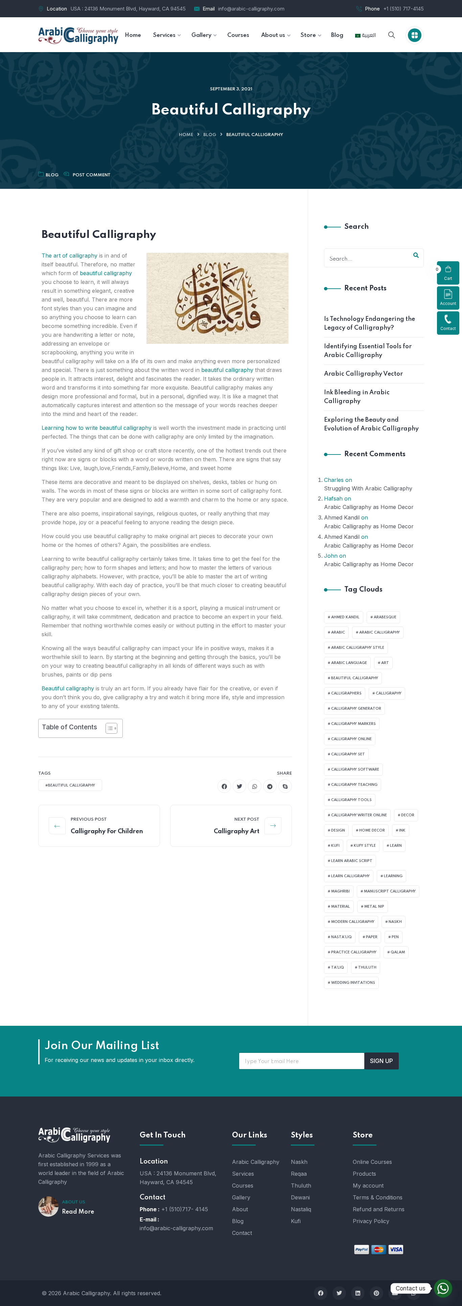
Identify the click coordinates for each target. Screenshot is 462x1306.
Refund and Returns (379, 1209)
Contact (448, 328)
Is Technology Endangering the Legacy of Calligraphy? (369, 323)
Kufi (335, 846)
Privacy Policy (371, 1221)
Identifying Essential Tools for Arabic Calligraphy (368, 351)
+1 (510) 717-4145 (403, 8)
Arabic (338, 632)
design (338, 830)
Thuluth (367, 968)
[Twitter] (339, 1293)
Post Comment (92, 175)
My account (368, 1185)
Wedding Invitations (353, 983)
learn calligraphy (350, 876)
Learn (396, 846)
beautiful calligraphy (106, 273)
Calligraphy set (348, 754)
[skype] (285, 786)
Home (186, 135)
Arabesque (385, 617)
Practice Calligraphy (353, 952)
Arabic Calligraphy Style (357, 648)
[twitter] (239, 786)
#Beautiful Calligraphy (70, 785)
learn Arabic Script (351, 861)
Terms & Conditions (377, 1197)
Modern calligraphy (352, 922)
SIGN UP (381, 1061)
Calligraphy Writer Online (359, 815)
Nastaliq (301, 1209)
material (340, 907)
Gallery (241, 1197)
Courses (242, 1185)
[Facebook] (320, 1293)
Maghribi (340, 891)
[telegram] (270, 786)
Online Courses (372, 1161)
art (385, 663)
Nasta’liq (341, 937)
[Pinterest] (376, 1293)
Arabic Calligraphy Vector (363, 374)
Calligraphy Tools (351, 800)
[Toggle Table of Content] (108, 728)
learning (393, 876)
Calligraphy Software (355, 770)
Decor (407, 815)
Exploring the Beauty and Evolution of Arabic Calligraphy (371, 424)
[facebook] (224, 786)
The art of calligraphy (69, 255)
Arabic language (349, 663)
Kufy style (365, 846)
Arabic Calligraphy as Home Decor (369, 507)
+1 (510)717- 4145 (184, 1209)
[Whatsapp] (443, 1288)
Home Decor (372, 830)
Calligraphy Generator (356, 709)
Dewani (300, 1197)
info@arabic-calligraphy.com (251, 8)
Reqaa (299, 1173)
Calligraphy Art (236, 831)
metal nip (374, 907)
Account (448, 303)
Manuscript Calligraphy (390, 891)
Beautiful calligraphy (68, 688)
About (240, 1209)
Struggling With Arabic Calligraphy (368, 488)
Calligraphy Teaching (354, 785)
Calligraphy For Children (107, 831)
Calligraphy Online (351, 739)
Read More (78, 1212)
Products (364, 1173)
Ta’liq (337, 968)
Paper (371, 937)
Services (243, 1173)
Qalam (398, 952)
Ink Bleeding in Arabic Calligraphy (357, 397)
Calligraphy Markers (353, 724)
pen (395, 937)
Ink (402, 830)
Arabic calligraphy (379, 632)
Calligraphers (346, 693)
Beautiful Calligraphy (354, 678)
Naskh (395, 922)
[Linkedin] (358, 1293)
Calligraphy (388, 693)
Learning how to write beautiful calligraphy (97, 427)
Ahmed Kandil (342, 517)
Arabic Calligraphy (255, 1161)
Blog (209, 135)
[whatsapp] (254, 786)
